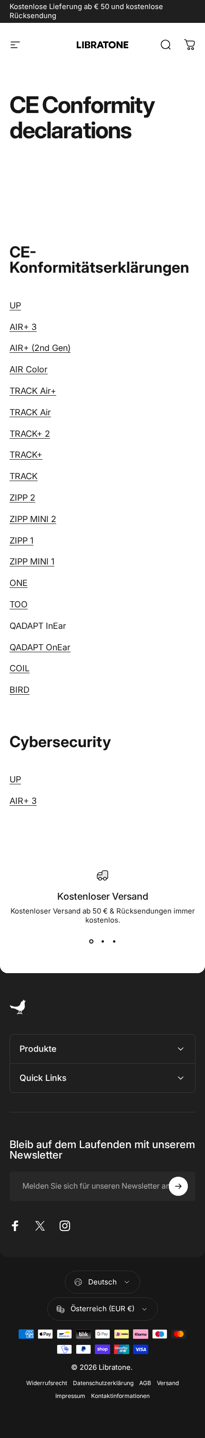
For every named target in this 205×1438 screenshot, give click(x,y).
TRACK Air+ (33, 391)
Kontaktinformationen (120, 1395)
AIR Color (29, 369)
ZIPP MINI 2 (33, 519)
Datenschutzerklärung (103, 1383)
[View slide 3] (114, 941)
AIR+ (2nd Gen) (40, 348)
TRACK (24, 476)
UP (15, 305)
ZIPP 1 (21, 540)
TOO (19, 604)
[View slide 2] (102, 941)
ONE (19, 583)
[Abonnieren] (178, 1186)
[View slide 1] (91, 941)
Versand (168, 1383)
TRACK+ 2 (30, 434)
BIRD (20, 690)
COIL (20, 668)
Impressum (70, 1395)
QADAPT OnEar (40, 647)
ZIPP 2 (22, 498)
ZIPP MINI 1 (32, 561)
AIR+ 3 (23, 327)
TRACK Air (30, 412)
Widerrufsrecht (46, 1383)
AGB (145, 1383)
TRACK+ (26, 455)
